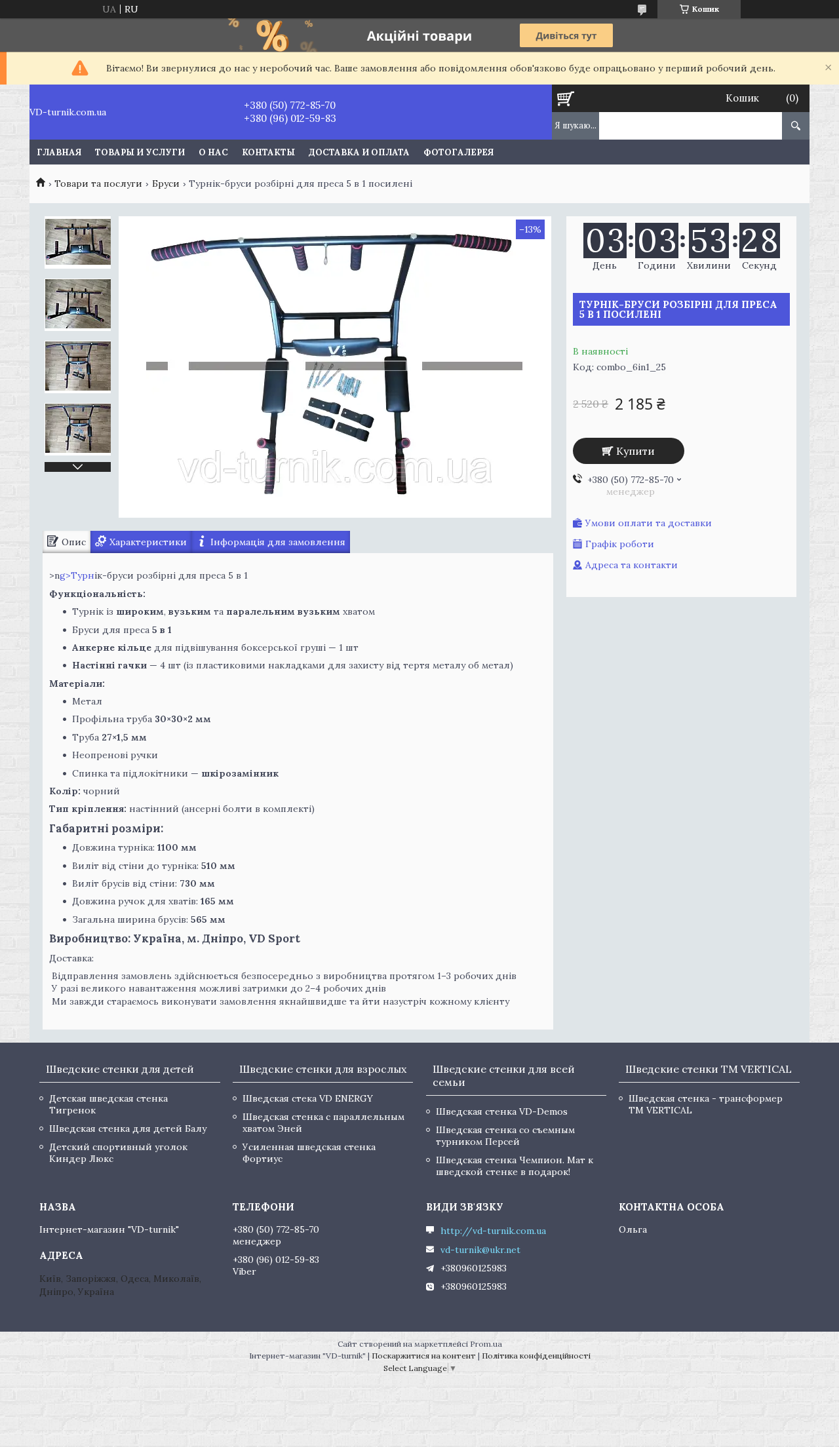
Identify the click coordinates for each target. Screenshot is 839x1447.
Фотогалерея (458, 152)
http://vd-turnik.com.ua (493, 1231)
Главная (59, 152)
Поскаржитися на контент (424, 1355)
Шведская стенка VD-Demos (502, 1111)
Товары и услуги (140, 152)
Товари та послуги (98, 183)
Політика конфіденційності (536, 1355)
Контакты (268, 152)
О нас (213, 152)
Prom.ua (486, 1344)
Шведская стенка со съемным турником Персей (505, 1136)
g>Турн (77, 575)
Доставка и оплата (359, 152)
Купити (635, 450)
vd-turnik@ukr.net (480, 1250)
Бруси (166, 183)
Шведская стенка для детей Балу (127, 1128)
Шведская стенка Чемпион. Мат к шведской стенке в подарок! (514, 1166)
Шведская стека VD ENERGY (308, 1098)
